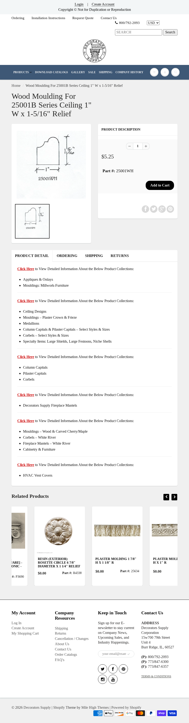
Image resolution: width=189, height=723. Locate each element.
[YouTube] (113, 679)
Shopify (59, 707)
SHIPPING (105, 72)
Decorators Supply (37, 707)
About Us (62, 644)
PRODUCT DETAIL (32, 256)
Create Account (103, 4)
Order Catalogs (66, 654)
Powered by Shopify (126, 707)
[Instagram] (102, 679)
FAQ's (59, 660)
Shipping (61, 628)
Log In (16, 623)
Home (16, 85)
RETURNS (120, 256)
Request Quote (83, 18)
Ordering (18, 18)
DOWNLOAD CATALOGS (51, 72)
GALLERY (78, 72)
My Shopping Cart (25, 633)
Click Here (25, 301)
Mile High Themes (95, 707)
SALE (92, 72)
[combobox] (138, 32)
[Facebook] (113, 668)
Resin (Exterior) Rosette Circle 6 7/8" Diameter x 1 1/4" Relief (36, 562)
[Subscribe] (128, 654)
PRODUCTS (21, 72)
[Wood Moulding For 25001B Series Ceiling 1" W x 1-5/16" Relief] (51, 164)
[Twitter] (102, 668)
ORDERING (67, 256)
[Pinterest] (123, 668)
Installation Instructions (48, 18)
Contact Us (109, 18)
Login (79, 4)
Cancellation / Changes (72, 639)
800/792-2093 (129, 23)
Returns (60, 633)
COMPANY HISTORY (129, 72)
